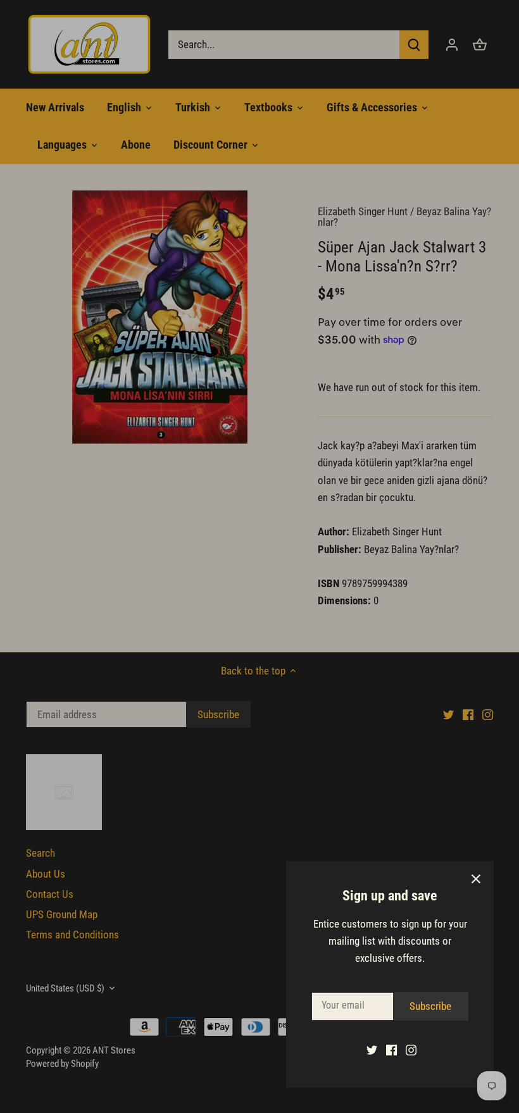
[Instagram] (411, 1049)
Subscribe (430, 1006)
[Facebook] (391, 1049)
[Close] (476, 879)
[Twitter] (371, 1049)
